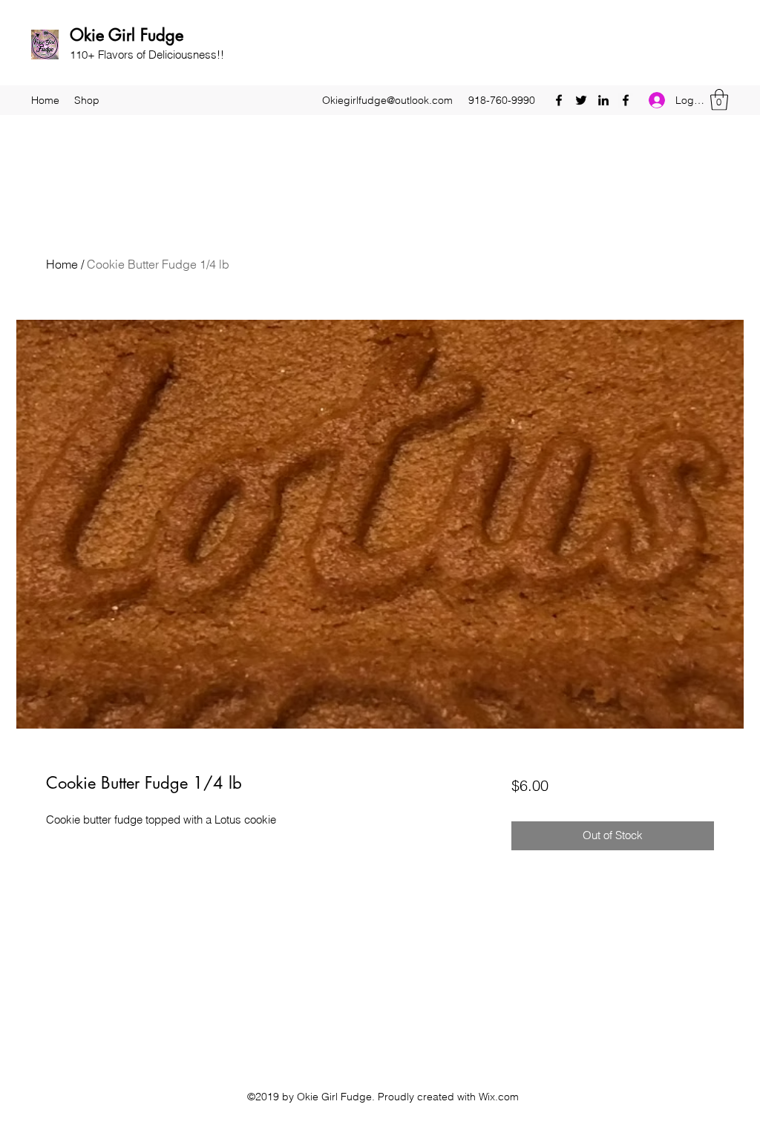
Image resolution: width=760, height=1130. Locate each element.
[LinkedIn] (603, 100)
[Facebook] (558, 100)
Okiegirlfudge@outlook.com (387, 100)
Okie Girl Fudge (126, 34)
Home (62, 264)
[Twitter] (581, 100)
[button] (719, 100)
